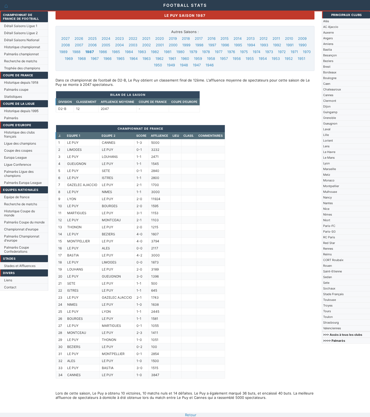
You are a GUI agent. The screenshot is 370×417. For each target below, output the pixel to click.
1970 (307, 52)
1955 (250, 58)
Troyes (328, 305)
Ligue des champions (20, 143)
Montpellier (331, 186)
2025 (92, 38)
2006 (92, 45)
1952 (289, 58)
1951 (301, 58)
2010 (289, 38)
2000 (173, 45)
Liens (8, 280)
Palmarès (11, 118)
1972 (282, 52)
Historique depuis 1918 (21, 82)
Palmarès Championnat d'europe (21, 238)
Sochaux (329, 288)
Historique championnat (22, 47)
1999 (186, 45)
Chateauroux (332, 89)
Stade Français (333, 294)
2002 (146, 45)
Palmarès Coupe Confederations (16, 249)
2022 (133, 38)
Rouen (327, 266)
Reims (327, 254)
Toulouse (329, 300)
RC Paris (329, 237)
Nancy (327, 197)
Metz (326, 175)
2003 (133, 45)
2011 (276, 38)
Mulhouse (330, 192)
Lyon (326, 163)
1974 (256, 52)
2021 (146, 38)
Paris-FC (329, 226)
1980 (180, 52)
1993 (264, 45)
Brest (326, 67)
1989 (63, 52)
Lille (326, 135)
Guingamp (330, 112)
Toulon (328, 317)
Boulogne (329, 78)
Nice (326, 209)
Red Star (329, 243)
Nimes (327, 214)
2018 (186, 38)
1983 (142, 52)
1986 (103, 52)
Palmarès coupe (16, 89)
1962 (159, 58)
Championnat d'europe (21, 229)
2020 (159, 38)
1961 (172, 58)
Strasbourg (331, 322)
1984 (129, 52)
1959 (198, 58)
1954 (263, 58)
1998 (199, 45)
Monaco (329, 180)
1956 (237, 58)
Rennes (328, 248)
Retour (190, 415)
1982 (155, 52)
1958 (211, 58)
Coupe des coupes (18, 150)
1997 (212, 45)
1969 (69, 58)
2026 (78, 38)
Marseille (329, 169)
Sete (326, 283)
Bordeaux (329, 72)
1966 (107, 58)
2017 (199, 38)
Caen (326, 84)
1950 (158, 65)
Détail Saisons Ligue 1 (20, 26)
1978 (206, 52)
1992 (277, 45)
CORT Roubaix (333, 260)
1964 (133, 58)
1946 (210, 65)
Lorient (328, 140)
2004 (119, 45)
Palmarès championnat (21, 54)
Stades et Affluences (19, 266)
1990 (302, 45)
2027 (65, 38)
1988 (76, 52)
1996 (225, 45)
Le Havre (329, 152)
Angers (328, 38)
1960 (185, 58)
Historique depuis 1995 (21, 111)
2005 (106, 45)
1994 (251, 45)
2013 (250, 38)
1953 (276, 58)
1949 (171, 65)
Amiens (328, 44)
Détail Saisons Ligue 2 (21, 33)
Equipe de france (17, 197)
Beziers (328, 61)
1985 (116, 52)
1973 (269, 52)
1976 (231, 52)
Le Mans (329, 157)
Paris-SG (329, 231)
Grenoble (329, 118)
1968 (82, 58)
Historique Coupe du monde (19, 213)
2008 (65, 45)
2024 (106, 38)
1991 (290, 45)
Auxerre (328, 32)
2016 (211, 38)
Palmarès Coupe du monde (24, 222)
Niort (326, 220)
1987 (89, 52)
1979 (193, 52)
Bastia (327, 49)
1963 (146, 58)
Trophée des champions (22, 68)
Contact (10, 287)
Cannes (328, 95)
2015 (224, 38)
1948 (184, 65)
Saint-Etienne (332, 271)
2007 (79, 45)
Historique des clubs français (19, 134)
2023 (119, 38)
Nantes (328, 203)
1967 (95, 58)
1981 (167, 52)
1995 (238, 45)
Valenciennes (332, 328)
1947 (197, 65)
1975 (244, 52)
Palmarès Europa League (23, 183)
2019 (173, 38)
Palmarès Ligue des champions (19, 174)
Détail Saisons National (21, 40)
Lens (326, 146)
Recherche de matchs (20, 61)
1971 (294, 52)
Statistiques (13, 97)
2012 (263, 38)
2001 (160, 45)
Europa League (15, 157)
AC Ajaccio (330, 27)
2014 (237, 38)
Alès (326, 21)
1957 (224, 58)
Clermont (329, 101)
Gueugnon (330, 123)
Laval (326, 129)
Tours (327, 311)
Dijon (326, 106)
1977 (218, 52)
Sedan (327, 277)
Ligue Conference (17, 164)
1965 (120, 58)
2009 (302, 38)
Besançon (330, 55)
